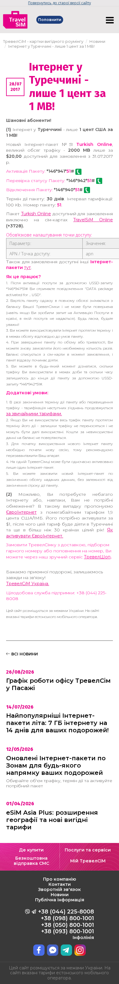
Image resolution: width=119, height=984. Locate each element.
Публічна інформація (59, 900)
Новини (60, 894)
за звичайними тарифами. (34, 413)
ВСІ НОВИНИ (24, 653)
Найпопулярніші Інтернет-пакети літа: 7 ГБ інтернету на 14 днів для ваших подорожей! (57, 723)
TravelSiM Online (93, 220)
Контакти (60, 884)
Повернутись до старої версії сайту (59, 2)
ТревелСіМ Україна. (27, 583)
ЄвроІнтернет (21, 512)
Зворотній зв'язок (59, 889)
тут (27, 267)
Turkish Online (36, 213)
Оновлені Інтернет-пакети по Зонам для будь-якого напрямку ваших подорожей (56, 765)
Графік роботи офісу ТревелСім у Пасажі (58, 684)
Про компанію (59, 879)
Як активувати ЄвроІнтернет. (59, 533)
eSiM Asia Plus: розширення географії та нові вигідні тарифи (52, 820)
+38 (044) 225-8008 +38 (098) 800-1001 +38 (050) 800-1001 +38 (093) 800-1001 (66, 924)
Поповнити (49, 19)
